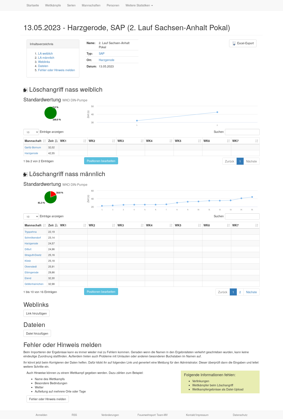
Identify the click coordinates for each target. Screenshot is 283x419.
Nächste (251, 161)
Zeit (51, 141)
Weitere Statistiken (138, 5)
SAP (101, 53)
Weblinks (44, 62)
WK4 (149, 141)
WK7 (235, 141)
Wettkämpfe (53, 5)
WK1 (63, 141)
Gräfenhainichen (34, 284)
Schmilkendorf (33, 237)
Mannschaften (91, 5)
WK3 (120, 141)
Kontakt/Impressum (197, 415)
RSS (74, 415)
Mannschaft (33, 141)
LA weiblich (45, 53)
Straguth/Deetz (33, 255)
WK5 (178, 141)
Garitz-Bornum (33, 147)
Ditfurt (28, 249)
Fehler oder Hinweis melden (56, 70)
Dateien (43, 66)
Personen (113, 5)
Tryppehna (31, 231)
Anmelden (41, 415)
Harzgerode (106, 60)
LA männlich (46, 57)
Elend (28, 278)
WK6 (206, 141)
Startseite (33, 5)
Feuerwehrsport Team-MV (153, 415)
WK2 (92, 141)
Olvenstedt (31, 266)
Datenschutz (240, 415)
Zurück (229, 161)
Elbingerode (32, 272)
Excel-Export (245, 43)
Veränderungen (110, 415)
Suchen (219, 132)
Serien (71, 5)
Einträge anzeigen (51, 132)
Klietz (28, 260)
